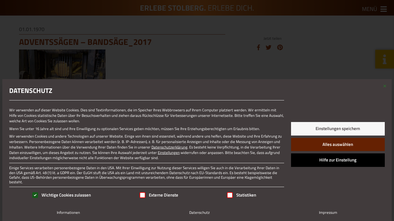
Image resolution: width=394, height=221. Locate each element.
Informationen (68, 212)
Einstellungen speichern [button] (338, 128)
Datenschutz (199, 212)
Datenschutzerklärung (169, 147)
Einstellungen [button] (169, 152)
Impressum (328, 212)
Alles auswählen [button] (337, 144)
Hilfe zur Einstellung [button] (338, 160)
